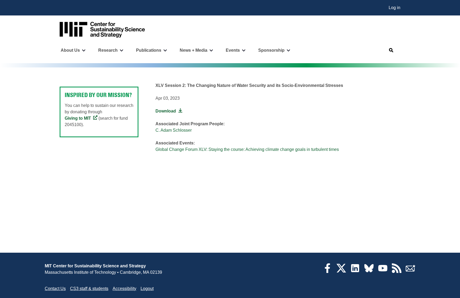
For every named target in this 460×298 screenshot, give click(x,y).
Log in (394, 7)
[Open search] (391, 50)
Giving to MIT (78, 118)
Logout (147, 288)
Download (165, 111)
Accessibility (124, 288)
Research (108, 50)
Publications (148, 50)
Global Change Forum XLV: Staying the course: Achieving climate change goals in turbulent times (247, 149)
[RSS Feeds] (396, 271)
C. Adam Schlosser (173, 130)
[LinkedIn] (355, 271)
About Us (70, 50)
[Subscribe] (410, 271)
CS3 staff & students (89, 288)
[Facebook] (327, 271)
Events (233, 50)
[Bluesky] (369, 271)
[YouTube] (383, 271)
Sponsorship (271, 50)
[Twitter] (341, 271)
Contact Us (55, 288)
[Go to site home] (102, 30)
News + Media (193, 50)
